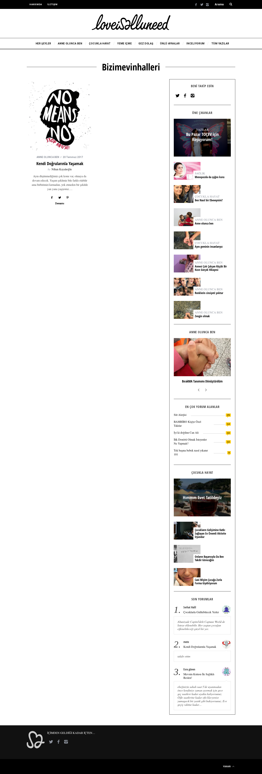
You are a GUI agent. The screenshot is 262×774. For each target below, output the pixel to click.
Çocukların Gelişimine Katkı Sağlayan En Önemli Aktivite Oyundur (210, 533)
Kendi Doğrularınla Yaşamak (59, 163)
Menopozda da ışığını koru (210, 177)
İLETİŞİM (52, 4)
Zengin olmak (202, 316)
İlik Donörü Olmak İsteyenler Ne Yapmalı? (190, 441)
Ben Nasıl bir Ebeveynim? (209, 200)
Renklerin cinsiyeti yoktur (209, 293)
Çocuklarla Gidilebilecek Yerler (201, 612)
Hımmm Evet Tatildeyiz (202, 497)
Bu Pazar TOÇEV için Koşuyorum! (202, 137)
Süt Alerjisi (180, 415)
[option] (202, 362)
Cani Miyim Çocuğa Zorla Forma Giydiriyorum (208, 581)
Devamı (59, 203)
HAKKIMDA (35, 4)
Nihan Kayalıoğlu (62, 169)
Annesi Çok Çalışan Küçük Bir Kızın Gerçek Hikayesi (211, 268)
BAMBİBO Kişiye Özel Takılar (187, 423)
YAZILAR (202, 129)
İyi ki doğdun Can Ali (186, 432)
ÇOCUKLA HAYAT (207, 196)
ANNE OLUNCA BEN (48, 157)
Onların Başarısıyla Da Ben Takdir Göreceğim (209, 558)
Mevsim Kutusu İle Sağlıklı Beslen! (198, 676)
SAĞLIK (200, 173)
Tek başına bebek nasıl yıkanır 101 (191, 452)
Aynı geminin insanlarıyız (209, 246)
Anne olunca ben (204, 223)
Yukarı (227, 766)
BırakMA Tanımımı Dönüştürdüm (202, 381)
